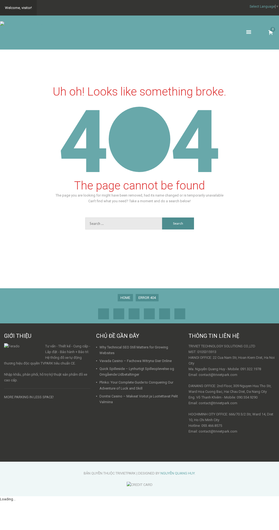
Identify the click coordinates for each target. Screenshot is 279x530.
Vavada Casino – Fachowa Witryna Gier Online (135, 361)
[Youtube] (179, 313)
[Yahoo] (149, 313)
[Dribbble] (118, 313)
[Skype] (164, 313)
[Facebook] (103, 313)
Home (125, 298)
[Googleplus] (134, 313)
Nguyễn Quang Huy (177, 473)
